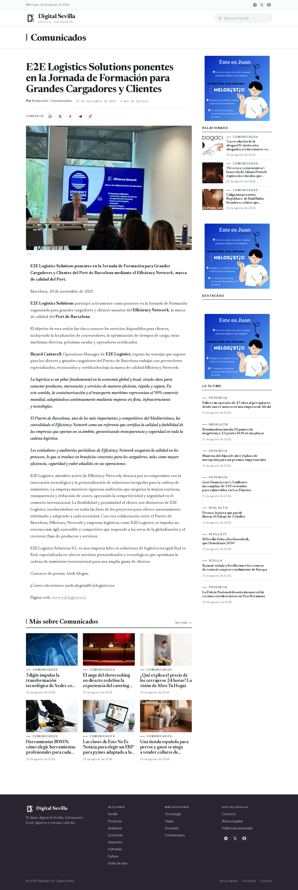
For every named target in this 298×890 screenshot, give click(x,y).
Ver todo (181, 622)
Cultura (113, 856)
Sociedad (171, 828)
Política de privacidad (237, 828)
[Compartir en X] (60, 116)
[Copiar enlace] (90, 116)
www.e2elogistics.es (69, 598)
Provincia (115, 821)
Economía (115, 835)
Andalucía (115, 828)
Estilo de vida (117, 863)
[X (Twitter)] (262, 5)
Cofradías (115, 849)
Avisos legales (232, 821)
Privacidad (249, 881)
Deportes (115, 842)
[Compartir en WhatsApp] (50, 116)
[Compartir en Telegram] (80, 116)
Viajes (169, 821)
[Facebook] (268, 5)
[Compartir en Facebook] (70, 116)
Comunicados (58, 38)
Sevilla (112, 814)
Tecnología (173, 814)
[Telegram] (255, 5)
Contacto (229, 814)
